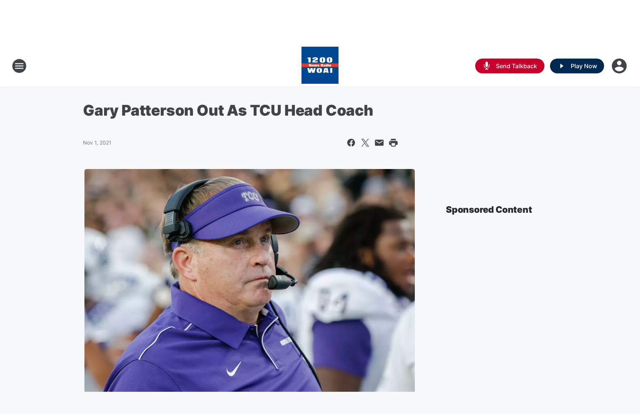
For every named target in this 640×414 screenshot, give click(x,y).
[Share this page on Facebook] (351, 143)
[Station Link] (320, 66)
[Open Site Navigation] (19, 66)
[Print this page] (393, 143)
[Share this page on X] (365, 143)
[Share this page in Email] (379, 143)
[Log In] (620, 66)
